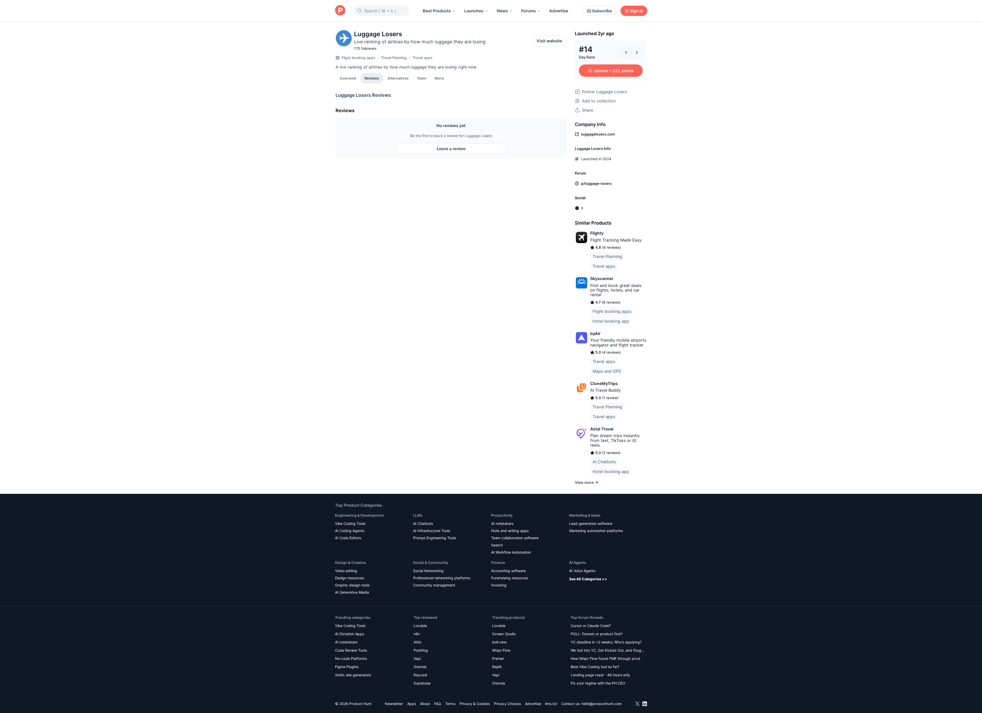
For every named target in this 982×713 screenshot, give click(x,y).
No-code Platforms (351, 658)
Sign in (636, 10)
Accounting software (508, 571)
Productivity (502, 515)
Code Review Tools (351, 650)
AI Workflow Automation (511, 552)
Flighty (597, 233)
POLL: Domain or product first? (597, 634)
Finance (498, 562)
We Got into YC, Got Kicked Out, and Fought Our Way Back (608, 650)
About (425, 703)
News (502, 10)
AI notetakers (502, 523)
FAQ (437, 703)
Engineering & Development (359, 515)
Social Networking (428, 571)
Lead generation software (590, 523)
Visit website (549, 40)
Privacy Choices (507, 703)
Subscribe (602, 10)
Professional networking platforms (441, 578)
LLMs (418, 515)
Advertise (558, 10)
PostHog (421, 650)
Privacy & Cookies (475, 703)
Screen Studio (504, 634)
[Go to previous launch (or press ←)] (626, 52)
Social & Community (430, 562)
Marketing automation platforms (596, 530)
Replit (497, 666)
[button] (439, 78)
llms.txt (551, 703)
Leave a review (451, 148)
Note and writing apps (510, 530)
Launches (473, 10)
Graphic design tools (352, 585)
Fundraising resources (509, 578)
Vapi (417, 658)
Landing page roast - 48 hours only (600, 675)
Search (497, 545)
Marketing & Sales (584, 515)
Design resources (349, 578)
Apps (411, 703)
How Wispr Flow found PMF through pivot (605, 658)
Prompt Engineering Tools (434, 538)
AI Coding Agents (349, 530)
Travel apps (422, 57)
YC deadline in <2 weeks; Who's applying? (606, 642)
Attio (417, 642)
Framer (498, 658)
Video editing (346, 571)
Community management (434, 585)
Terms (450, 703)
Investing (499, 585)
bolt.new (499, 642)
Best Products (437, 10)
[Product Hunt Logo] (340, 10)
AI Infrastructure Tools (431, 530)
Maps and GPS (607, 371)
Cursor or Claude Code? (591, 625)
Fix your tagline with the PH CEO (598, 683)
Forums (528, 10)
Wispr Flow (501, 650)
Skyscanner (601, 278)
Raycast (420, 675)
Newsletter (394, 703)
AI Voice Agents (582, 571)
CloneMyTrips (604, 383)
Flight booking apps (358, 57)
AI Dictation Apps (349, 634)
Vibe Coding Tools (350, 523)
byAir (595, 333)
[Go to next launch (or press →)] (637, 52)
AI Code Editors (348, 538)
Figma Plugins (346, 666)
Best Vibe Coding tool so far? (595, 666)
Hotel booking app (611, 321)
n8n (417, 634)
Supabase (422, 683)
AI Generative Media (352, 592)
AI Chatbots (604, 461)
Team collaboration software (515, 538)
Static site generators (353, 675)
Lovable (420, 625)
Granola (420, 666)
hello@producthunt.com (601, 703)
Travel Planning (394, 57)
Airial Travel (601, 428)
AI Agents (577, 562)
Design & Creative (350, 562)
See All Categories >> (588, 579)
